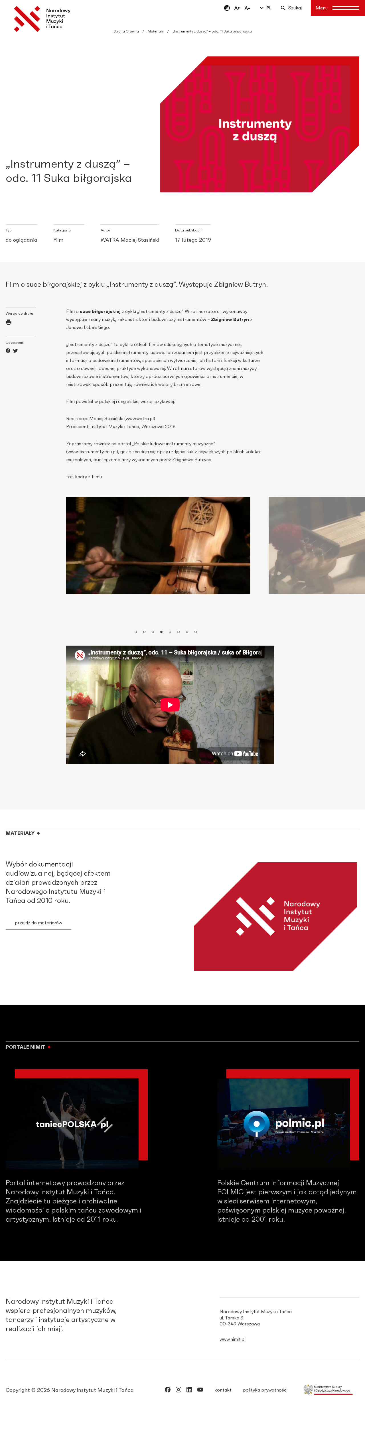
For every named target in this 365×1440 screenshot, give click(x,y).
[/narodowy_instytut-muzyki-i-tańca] (189, 1390)
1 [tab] (136, 632)
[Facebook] (8, 351)
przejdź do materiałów (38, 923)
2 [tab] (144, 632)
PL (269, 8)
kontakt (223, 1390)
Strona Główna (126, 31)
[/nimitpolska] (178, 1390)
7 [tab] (187, 632)
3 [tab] (153, 632)
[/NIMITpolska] (168, 1390)
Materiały (156, 31)
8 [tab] (195, 632)
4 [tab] (161, 632)
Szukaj (295, 8)
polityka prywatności (265, 1390)
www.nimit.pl (233, 1339)
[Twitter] (15, 351)
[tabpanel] (158, 545)
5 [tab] (170, 632)
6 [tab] (178, 632)
